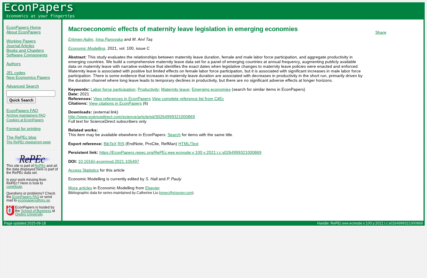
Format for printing (23, 128)
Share (380, 32)
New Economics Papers (28, 77)
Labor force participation (113, 89)
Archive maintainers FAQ (25, 115)
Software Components (26, 55)
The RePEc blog (21, 137)
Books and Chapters (25, 50)
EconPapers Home (23, 27)
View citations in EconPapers (115, 103)
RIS (121, 143)
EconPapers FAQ (22, 110)
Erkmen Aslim (80, 39)
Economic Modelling (86, 48)
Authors (13, 63)
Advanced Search (22, 86)
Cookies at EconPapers (25, 120)
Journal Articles (20, 45)
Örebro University (28, 214)
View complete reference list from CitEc (188, 98)
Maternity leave (175, 89)
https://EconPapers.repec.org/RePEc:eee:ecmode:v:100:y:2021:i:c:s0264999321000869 (180, 152)
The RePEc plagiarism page (28, 142)
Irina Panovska (109, 39)
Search (174, 134)
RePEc (40, 165)
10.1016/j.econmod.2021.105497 (108, 161)
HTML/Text (188, 143)
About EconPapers (23, 32)
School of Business (36, 211)
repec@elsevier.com (176, 193)
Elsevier (152, 188)
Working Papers (21, 41)
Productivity (148, 89)
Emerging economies (211, 89)
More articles (80, 188)
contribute (14, 186)
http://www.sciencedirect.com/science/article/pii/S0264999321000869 (131, 116)
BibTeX (110, 143)
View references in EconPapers (122, 98)
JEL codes (15, 72)
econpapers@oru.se (34, 200)
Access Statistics (83, 170)
